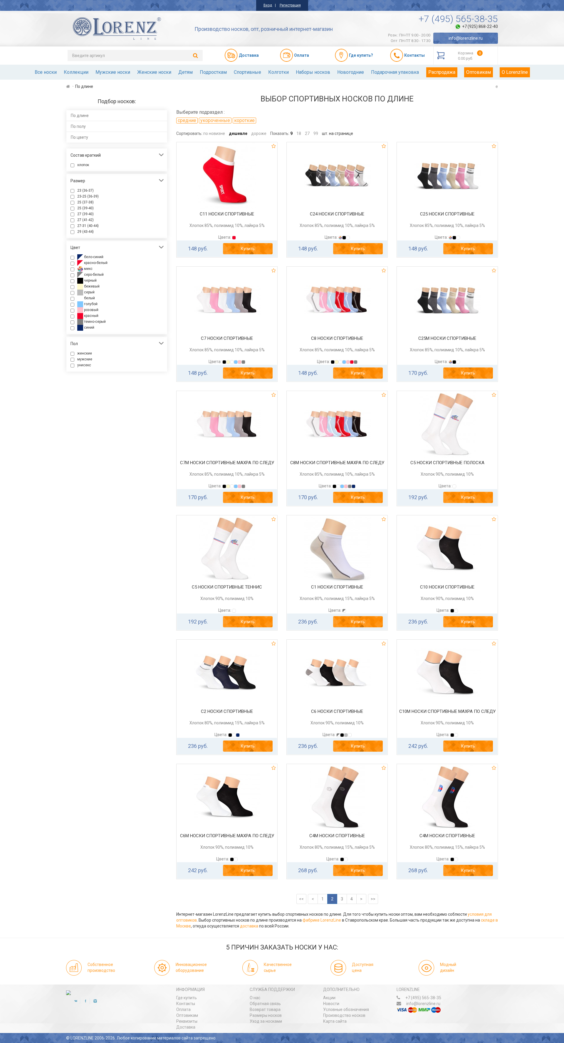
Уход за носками (266, 1021)
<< (301, 899)
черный (90, 280)
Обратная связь (265, 1003)
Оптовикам (478, 72)
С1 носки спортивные (337, 587)
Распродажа (441, 72)
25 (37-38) (85, 202)
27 (307, 133)
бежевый (91, 286)
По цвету (79, 137)
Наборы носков (313, 72)
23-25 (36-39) (88, 196)
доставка (249, 926)
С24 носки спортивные (337, 214)
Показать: (279, 133)
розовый (90, 310)
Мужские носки (112, 72)
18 (298, 133)
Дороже (258, 133)
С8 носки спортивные (337, 338)
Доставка (185, 1027)
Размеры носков (266, 1015)
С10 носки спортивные (447, 587)
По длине (80, 115)
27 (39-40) (85, 214)
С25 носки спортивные (447, 214)
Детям (185, 72)
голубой (90, 304)
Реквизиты (186, 1021)
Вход (267, 5)
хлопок (83, 165)
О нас (255, 997)
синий (88, 327)
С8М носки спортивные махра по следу (337, 462)
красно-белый (95, 263)
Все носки (46, 72)
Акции (329, 997)
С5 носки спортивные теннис (227, 587)
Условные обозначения (346, 1009)
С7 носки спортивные (227, 338)
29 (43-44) (85, 232)
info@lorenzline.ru (466, 38)
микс (88, 269)
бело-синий (93, 257)
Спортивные (247, 72)
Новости (331, 1003)
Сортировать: (189, 133)
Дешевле (238, 133)
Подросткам (213, 72)
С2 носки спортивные (227, 711)
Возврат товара (265, 1009)
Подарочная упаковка (395, 72)
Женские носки (154, 72)
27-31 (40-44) (88, 226)
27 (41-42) (85, 220)
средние (187, 120)
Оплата (183, 1009)
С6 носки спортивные (337, 711)
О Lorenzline (515, 72)
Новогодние (350, 72)
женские (84, 353)
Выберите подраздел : (200, 112)
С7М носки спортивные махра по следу (227, 462)
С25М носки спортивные (447, 338)
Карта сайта (335, 1021)
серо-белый (93, 275)
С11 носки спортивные (227, 214)
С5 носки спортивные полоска (447, 462)
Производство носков (344, 1015)
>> (373, 899)
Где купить (186, 997)
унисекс (84, 365)
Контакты (185, 1003)
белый (89, 298)
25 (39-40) (85, 208)
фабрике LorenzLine (322, 920)
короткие (244, 120)
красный (90, 316)
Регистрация (290, 5)
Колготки (278, 72)
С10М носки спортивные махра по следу (447, 711)
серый (89, 292)
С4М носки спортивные (337, 835)
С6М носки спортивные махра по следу (227, 835)
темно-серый (94, 322)
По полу (78, 126)
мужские (84, 359)
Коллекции (76, 72)
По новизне (214, 133)
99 (315, 133)
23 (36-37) (85, 190)
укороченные (215, 120)
